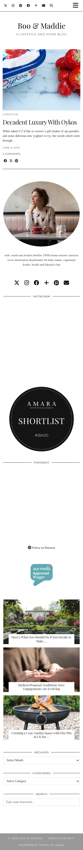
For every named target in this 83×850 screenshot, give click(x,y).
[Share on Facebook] (5, 161)
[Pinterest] (20, 6)
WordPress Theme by (41, 845)
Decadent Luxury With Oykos (40, 122)
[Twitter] (5, 6)
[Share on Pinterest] (16, 161)
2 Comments (12, 153)
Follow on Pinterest (43, 547)
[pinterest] (56, 283)
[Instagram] (13, 6)
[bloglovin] (46, 283)
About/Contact (61, 838)
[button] (77, 6)
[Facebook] (28, 6)
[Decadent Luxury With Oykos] (41, 79)
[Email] (43, 6)
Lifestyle (10, 114)
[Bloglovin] (36, 6)
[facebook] (36, 283)
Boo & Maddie (42, 25)
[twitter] (16, 283)
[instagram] (26, 283)
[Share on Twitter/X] (11, 161)
